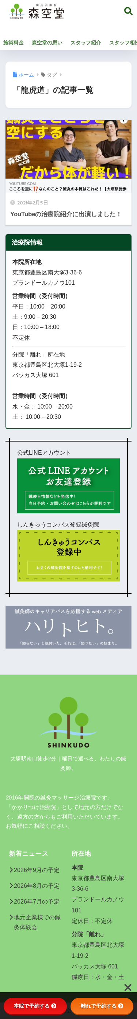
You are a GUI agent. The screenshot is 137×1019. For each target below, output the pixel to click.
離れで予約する (99, 1006)
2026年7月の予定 (37, 901)
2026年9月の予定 (37, 870)
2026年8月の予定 (37, 886)
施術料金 (13, 42)
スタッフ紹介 (86, 42)
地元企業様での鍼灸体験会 (37, 922)
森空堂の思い (47, 42)
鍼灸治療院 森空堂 (97, 19)
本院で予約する (32, 1006)
